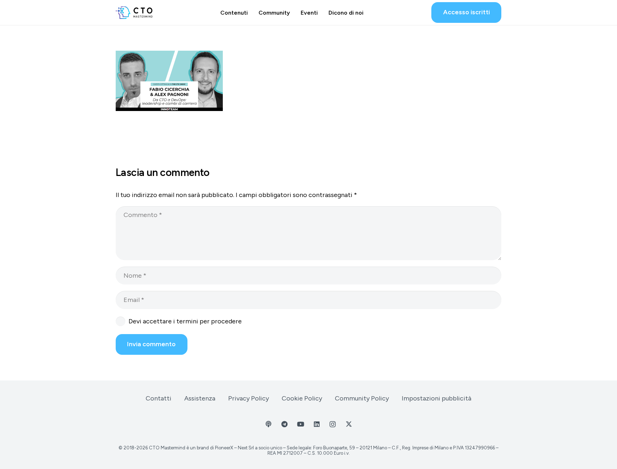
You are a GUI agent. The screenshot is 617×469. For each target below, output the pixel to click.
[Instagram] (333, 424)
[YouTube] (300, 424)
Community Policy (362, 398)
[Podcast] (268, 424)
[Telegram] (284, 424)
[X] (349, 424)
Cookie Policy (302, 398)
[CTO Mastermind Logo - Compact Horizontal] (134, 12)
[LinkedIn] (316, 424)
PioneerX (224, 447)
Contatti (158, 398)
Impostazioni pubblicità (436, 398)
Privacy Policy (248, 398)
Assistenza (199, 398)
